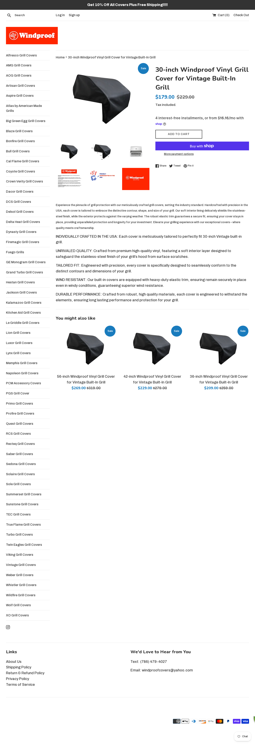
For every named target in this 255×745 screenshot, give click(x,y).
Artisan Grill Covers (20, 85)
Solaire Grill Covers (20, 474)
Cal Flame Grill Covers (22, 161)
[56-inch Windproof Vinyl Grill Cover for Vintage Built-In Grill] (86, 348)
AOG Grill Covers (18, 75)
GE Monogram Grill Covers (26, 262)
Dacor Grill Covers (19, 191)
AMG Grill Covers (18, 65)
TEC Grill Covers (18, 514)
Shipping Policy (18, 667)
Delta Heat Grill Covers (23, 222)
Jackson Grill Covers (21, 292)
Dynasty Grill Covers (21, 232)
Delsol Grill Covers (20, 211)
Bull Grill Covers (18, 151)
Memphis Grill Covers (21, 363)
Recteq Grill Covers (20, 443)
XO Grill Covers (17, 615)
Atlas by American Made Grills (24, 108)
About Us (14, 662)
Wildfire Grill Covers (20, 595)
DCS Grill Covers (18, 201)
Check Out (241, 15)
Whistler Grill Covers (21, 585)
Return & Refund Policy (25, 673)
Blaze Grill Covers (19, 131)
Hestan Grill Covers (20, 282)
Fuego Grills (15, 252)
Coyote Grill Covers (20, 171)
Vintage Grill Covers (21, 565)
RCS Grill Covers (18, 433)
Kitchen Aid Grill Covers (23, 312)
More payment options (179, 154)
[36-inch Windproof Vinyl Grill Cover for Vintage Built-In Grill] (219, 348)
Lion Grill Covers (18, 332)
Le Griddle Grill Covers (22, 322)
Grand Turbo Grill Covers (24, 272)
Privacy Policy (17, 679)
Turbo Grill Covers (19, 534)
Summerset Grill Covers (23, 494)
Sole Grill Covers (18, 484)
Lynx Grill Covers (18, 353)
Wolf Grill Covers (18, 605)
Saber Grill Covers (19, 454)
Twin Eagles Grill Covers (24, 544)
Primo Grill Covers (19, 403)
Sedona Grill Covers (21, 464)
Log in (60, 15)
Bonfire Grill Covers (20, 141)
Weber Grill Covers (19, 575)
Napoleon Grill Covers (22, 373)
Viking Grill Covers (19, 554)
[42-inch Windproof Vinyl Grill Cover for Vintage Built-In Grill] (152, 348)
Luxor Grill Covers (19, 343)
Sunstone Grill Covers (22, 504)
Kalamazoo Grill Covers (23, 302)
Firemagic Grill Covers (22, 242)
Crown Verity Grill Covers (24, 181)
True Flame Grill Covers (23, 524)
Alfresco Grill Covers (21, 55)
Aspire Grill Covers (20, 95)
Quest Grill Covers (19, 423)
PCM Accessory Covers (23, 383)
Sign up (74, 15)
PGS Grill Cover (17, 393)
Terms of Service (20, 685)
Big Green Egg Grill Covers (25, 121)
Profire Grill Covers (20, 413)
